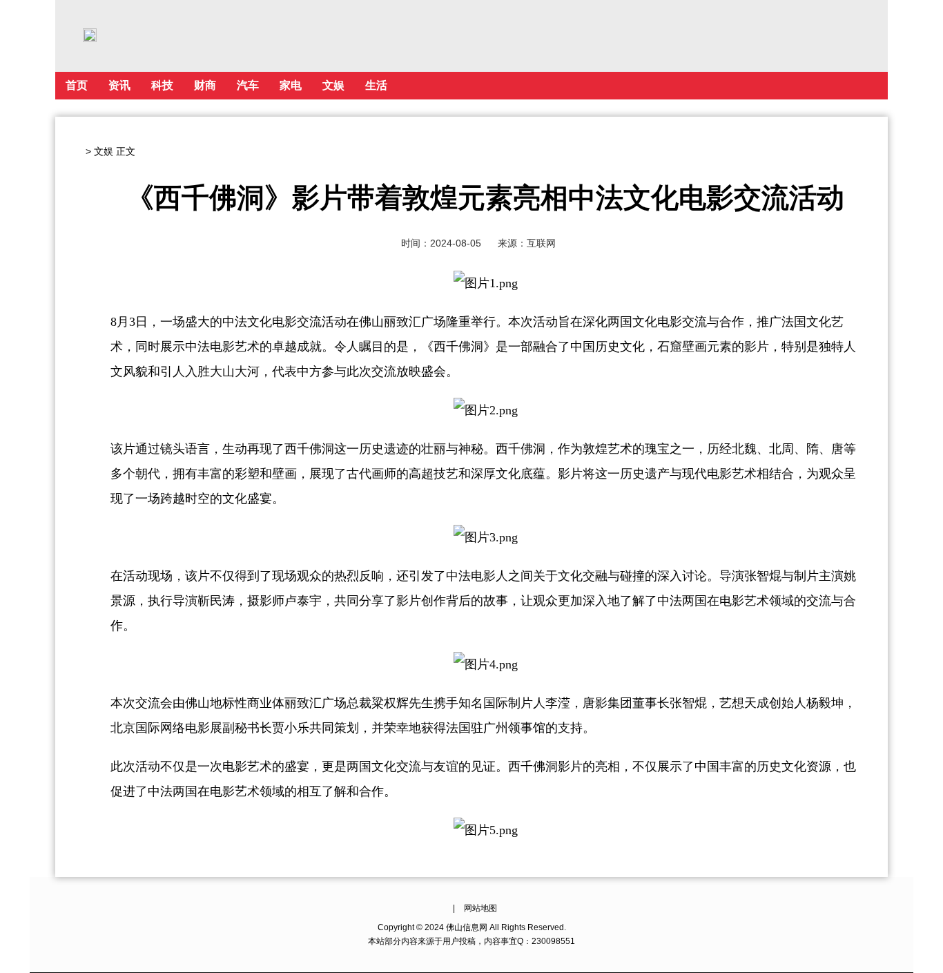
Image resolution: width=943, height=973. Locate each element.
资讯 (119, 85)
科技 (162, 85)
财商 (205, 85)
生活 (376, 85)
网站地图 (480, 908)
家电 (291, 85)
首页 (77, 85)
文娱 (333, 85)
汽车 (248, 85)
